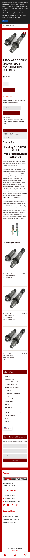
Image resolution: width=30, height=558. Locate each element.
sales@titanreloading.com (12, 501)
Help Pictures (8, 407)
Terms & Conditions (10, 398)
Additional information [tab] (11, 134)
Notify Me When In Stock (11, 113)
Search (15, 555)
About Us (7, 376)
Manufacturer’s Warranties (12, 393)
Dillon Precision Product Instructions (15, 413)
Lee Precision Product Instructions (14, 410)
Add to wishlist (8, 90)
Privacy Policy (8, 396)
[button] (24, 33)
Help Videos (8, 404)
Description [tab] (8, 131)
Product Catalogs (10, 415)
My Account (5, 555)
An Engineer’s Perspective (12, 382)
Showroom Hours (9, 379)
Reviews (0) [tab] (8, 137)
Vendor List (8, 390)
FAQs (6, 418)
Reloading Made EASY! (11, 384)
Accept (4, 20)
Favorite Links (9, 401)
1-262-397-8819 (10, 495)
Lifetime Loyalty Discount (12, 387)
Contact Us (8, 421)
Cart (23, 554)
